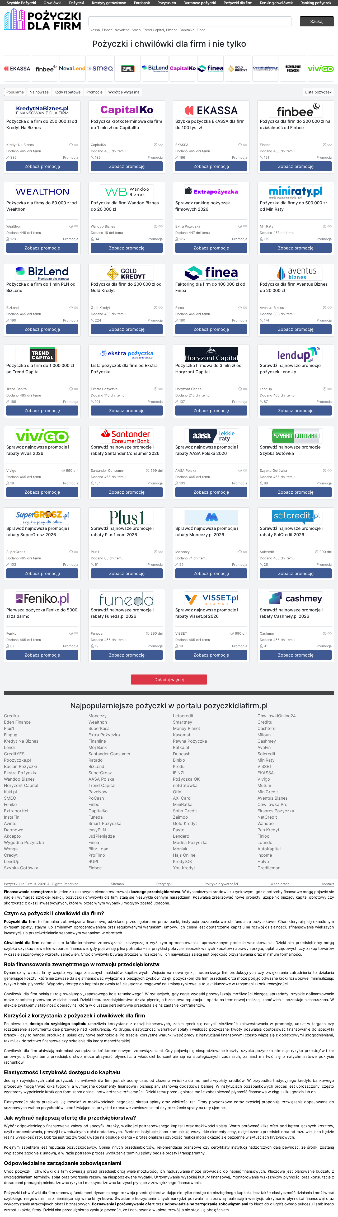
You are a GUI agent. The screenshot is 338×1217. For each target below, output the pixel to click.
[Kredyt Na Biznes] (265, 68)
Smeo (136, 30)
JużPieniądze (101, 836)
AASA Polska (101, 779)
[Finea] (210, 68)
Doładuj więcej (169, 679)
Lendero (181, 836)
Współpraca (279, 884)
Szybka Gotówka (21, 867)
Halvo (263, 861)
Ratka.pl (181, 747)
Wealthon (97, 722)
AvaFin (264, 747)
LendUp (12, 861)
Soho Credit (185, 810)
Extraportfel (16, 810)
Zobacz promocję (42, 166)
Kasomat (181, 734)
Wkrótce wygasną (123, 92)
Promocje (94, 92)
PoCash (96, 798)
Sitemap (117, 884)
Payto (179, 829)
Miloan (264, 734)
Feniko (10, 804)
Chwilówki (52, 3)
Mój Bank (97, 747)
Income (264, 855)
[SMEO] (100, 68)
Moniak (180, 848)
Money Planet (186, 728)
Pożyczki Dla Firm (18, 884)
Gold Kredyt (185, 823)
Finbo (94, 804)
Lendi (9, 747)
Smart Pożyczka (104, 823)
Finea (201, 30)
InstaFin (11, 817)
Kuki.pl (10, 791)
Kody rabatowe (67, 92)
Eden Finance (17, 722)
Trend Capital (153, 30)
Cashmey (266, 741)
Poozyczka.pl (17, 760)
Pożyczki (76, 3)
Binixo (179, 760)
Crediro (11, 715)
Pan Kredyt (268, 829)
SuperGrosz (100, 772)
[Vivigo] (321, 68)
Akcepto (12, 836)
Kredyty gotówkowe (109, 3)
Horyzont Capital (21, 785)
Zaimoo (180, 817)
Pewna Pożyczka (190, 741)
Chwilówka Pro (272, 804)
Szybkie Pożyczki (21, 3)
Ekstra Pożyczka (20, 772)
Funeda (95, 817)
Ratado (95, 760)
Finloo (263, 836)
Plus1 (9, 728)
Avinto (10, 823)
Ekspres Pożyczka (275, 810)
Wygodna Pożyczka (24, 842)
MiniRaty (266, 760)
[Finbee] (45, 68)
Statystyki (164, 884)
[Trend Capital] (127, 68)
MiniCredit (267, 791)
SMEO (10, 798)
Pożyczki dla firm (238, 3)
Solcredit (266, 753)
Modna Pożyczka (190, 842)
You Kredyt (184, 867)
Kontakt (328, 884)
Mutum (264, 785)
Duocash (181, 753)
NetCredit (267, 817)
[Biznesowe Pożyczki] (293, 68)
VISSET (264, 766)
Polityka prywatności (221, 884)
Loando (265, 842)
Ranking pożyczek (316, 3)
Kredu (179, 766)
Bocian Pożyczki (20, 766)
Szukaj (316, 21)
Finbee (107, 30)
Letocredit (183, 715)
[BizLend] (155, 68)
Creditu (264, 722)
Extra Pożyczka (104, 734)
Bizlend (171, 30)
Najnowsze (39, 92)
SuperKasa (99, 728)
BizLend (96, 766)
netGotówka (185, 785)
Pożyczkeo (166, 3)
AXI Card (182, 798)
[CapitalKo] (183, 68)
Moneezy (97, 715)
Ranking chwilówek (276, 3)
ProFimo (96, 855)
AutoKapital (269, 848)
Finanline (97, 741)
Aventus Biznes (272, 798)
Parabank (142, 3)
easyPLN (97, 829)
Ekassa (94, 30)
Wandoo (265, 823)
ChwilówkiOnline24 (276, 715)
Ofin (177, 791)
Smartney (182, 722)
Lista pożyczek (318, 92)
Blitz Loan (98, 848)
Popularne (15, 92)
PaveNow (97, 791)
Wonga (11, 848)
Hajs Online (184, 855)
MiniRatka (183, 804)
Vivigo (263, 779)
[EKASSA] (17, 68)
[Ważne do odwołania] (73, 144)
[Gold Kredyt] (238, 68)
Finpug (10, 734)
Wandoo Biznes (19, 779)
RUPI (93, 861)
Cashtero (266, 728)
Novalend (122, 30)
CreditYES (14, 753)
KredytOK (182, 861)
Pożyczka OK (186, 779)
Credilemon (268, 867)
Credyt (11, 855)
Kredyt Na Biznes (21, 741)
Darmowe (13, 829)
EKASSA (265, 772)
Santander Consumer (109, 753)
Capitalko (187, 30)
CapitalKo (98, 810)
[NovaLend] (72, 68)
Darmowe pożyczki (200, 3)
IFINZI (178, 772)
